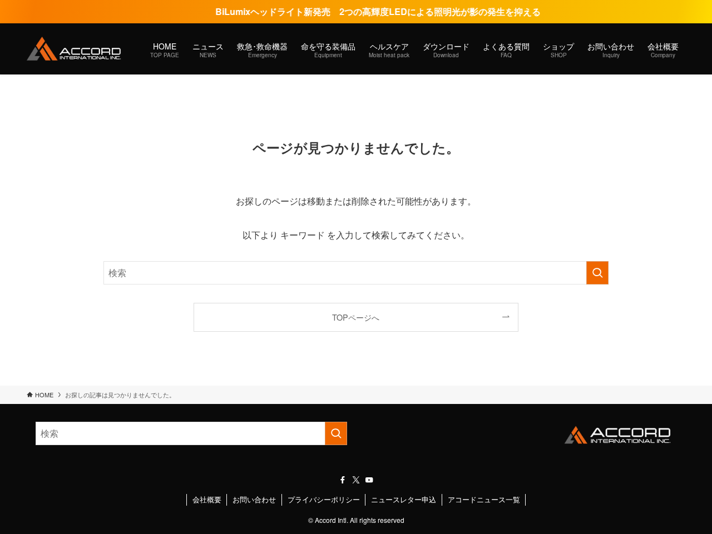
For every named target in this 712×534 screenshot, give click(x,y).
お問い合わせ (254, 499)
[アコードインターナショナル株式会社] (74, 49)
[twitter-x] (356, 480)
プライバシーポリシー (324, 499)
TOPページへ (355, 317)
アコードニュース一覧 (484, 499)
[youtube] (369, 480)
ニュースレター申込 (403, 499)
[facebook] (343, 480)
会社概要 (206, 499)
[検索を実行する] (597, 273)
